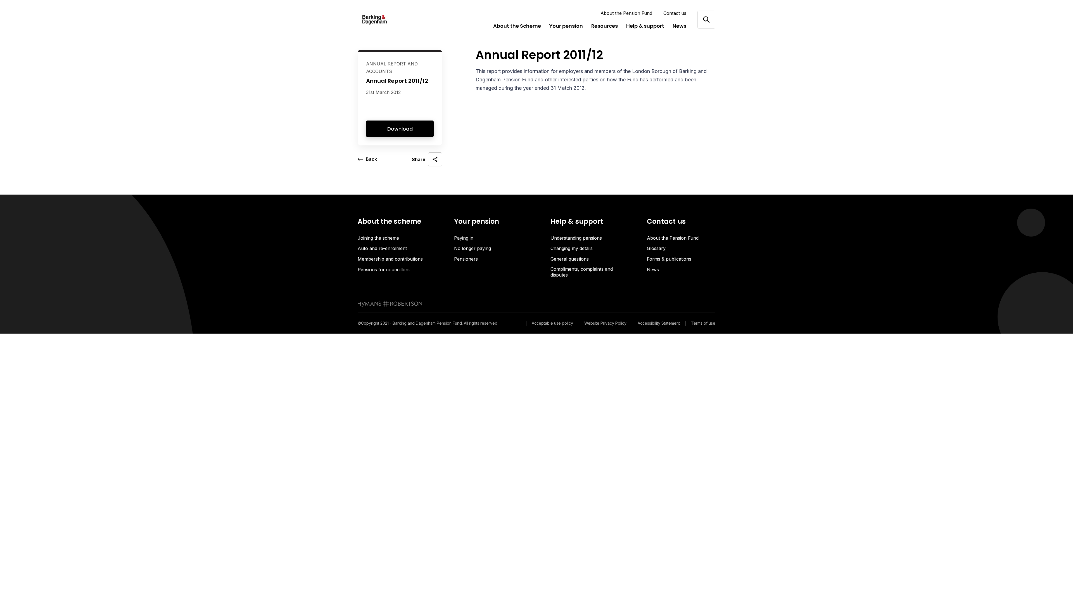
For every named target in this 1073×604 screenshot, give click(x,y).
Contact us (674, 13)
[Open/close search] (706, 19)
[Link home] (391, 19)
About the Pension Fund (626, 13)
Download (400, 128)
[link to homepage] (390, 303)
